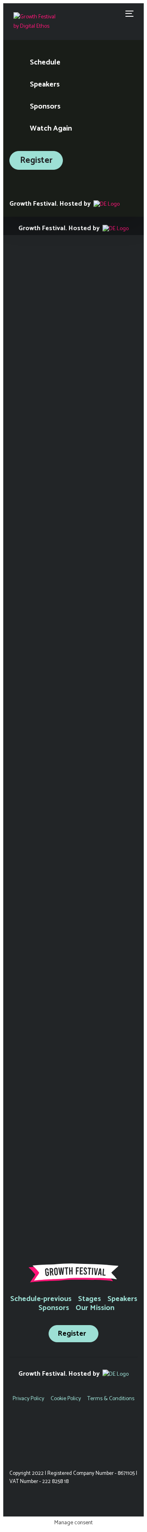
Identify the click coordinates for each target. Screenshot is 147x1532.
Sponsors (53, 1308)
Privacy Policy (28, 1398)
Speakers (122, 1299)
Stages (89, 1299)
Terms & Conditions (110, 1398)
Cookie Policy (66, 1398)
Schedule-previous (40, 1299)
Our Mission (95, 1308)
